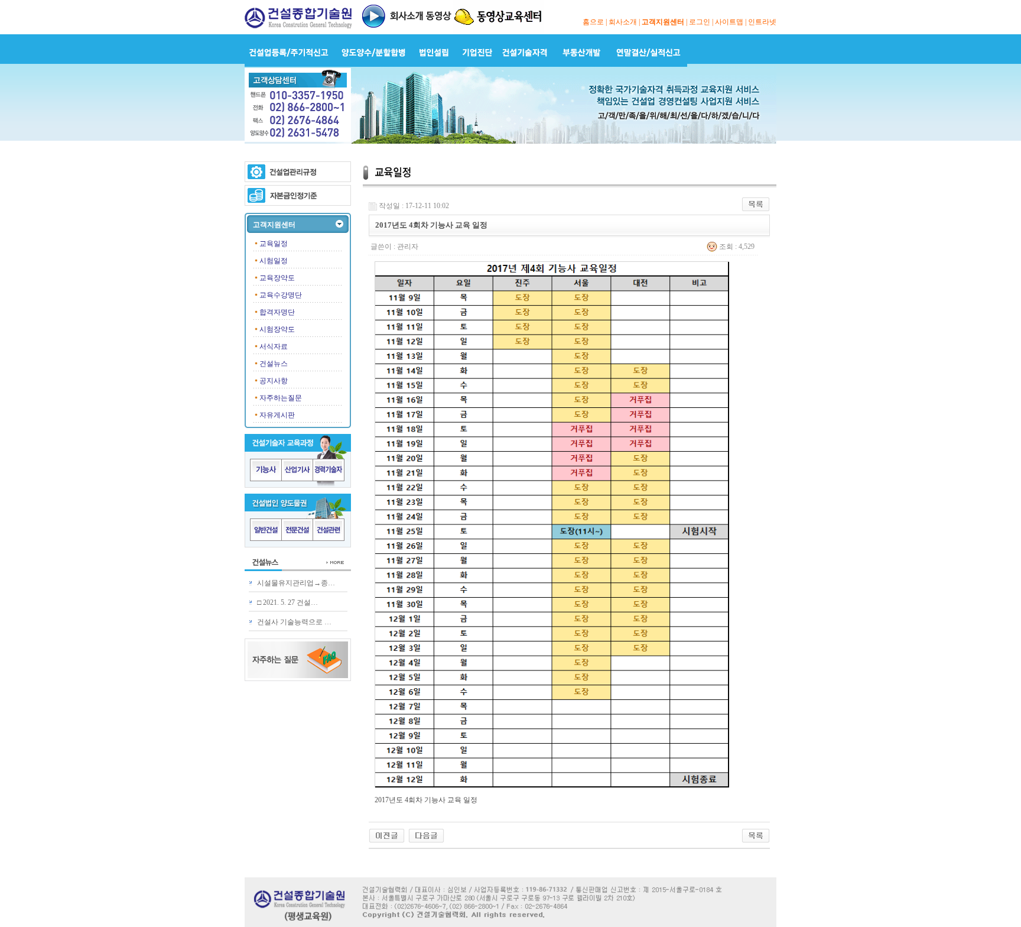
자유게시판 (277, 415)
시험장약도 (277, 329)
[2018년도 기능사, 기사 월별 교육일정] (387, 835)
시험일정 (273, 261)
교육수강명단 (280, 295)
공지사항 (273, 381)
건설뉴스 (273, 363)
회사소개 (623, 22)
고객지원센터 (663, 22)
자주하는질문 (280, 398)
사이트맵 (729, 22)
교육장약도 (277, 278)
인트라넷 (762, 22)
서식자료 (273, 346)
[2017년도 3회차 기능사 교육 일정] (426, 835)
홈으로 (593, 22)
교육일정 (273, 243)
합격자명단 (277, 312)
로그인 (699, 22)
